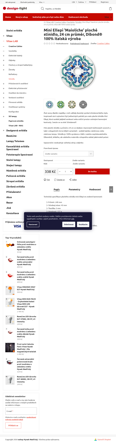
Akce (9, 197)
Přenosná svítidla (15, 102)
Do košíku (92, 171)
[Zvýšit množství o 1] (71, 171)
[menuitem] (8, 17)
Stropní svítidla (15, 181)
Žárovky (12, 69)
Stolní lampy (13, 159)
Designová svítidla (16, 130)
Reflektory (13, 74)
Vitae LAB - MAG (16, 125)
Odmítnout (69, 224)
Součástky (13, 51)
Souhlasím (83, 224)
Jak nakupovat (10, 2)
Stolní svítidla (14, 30)
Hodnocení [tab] (95, 189)
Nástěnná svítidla (16, 170)
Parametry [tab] (74, 189)
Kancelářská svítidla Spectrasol (17, 148)
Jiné (8, 207)
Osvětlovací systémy (17, 107)
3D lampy (13, 116)
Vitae (9, 35)
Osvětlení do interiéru (17, 93)
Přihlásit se (13, 425)
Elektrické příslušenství (18, 88)
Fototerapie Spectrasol (19, 154)
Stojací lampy (14, 165)
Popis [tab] (57, 189)
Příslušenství (13, 191)
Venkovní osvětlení (16, 97)
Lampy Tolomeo (15, 141)
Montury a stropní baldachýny (20, 65)
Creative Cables (15, 46)
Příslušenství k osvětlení (18, 83)
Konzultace (12, 213)
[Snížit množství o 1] (59, 171)
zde (72, 218)
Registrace (105, 2)
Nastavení (33, 224)
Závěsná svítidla (15, 186)
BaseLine (11, 135)
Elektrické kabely (15, 55)
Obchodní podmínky (27, 2)
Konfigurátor (14, 111)
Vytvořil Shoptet (104, 439)
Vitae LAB (12, 41)
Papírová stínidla (16, 121)
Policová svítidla (15, 175)
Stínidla (12, 79)
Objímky (12, 60)
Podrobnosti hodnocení (79, 43)
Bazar (9, 202)
